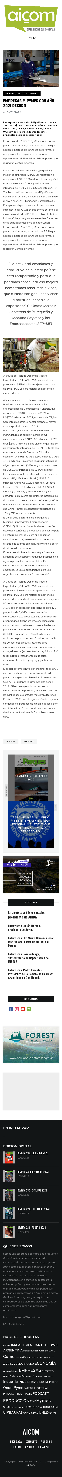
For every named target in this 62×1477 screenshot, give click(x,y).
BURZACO (50, 1350)
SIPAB (7, 1407)
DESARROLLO (24, 1363)
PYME (33, 1401)
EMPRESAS (30, 1370)
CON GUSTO (31, 1442)
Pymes (43, 1400)
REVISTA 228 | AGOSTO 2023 (31, 1227)
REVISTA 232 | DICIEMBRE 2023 (32, 1153)
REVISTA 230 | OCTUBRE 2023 (32, 1190)
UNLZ (43, 1412)
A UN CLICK (46, 1442)
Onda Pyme (13, 1387)
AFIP (21, 1345)
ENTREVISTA (48, 1371)
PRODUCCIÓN (16, 1400)
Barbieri (26, 1351)
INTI (51, 1381)
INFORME (43, 1382)
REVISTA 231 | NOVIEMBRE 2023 (32, 1172)
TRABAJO (48, 1407)
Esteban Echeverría (22, 1376)
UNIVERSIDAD (30, 1412)
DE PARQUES (12, 93)
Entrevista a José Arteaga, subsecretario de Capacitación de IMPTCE (28, 958)
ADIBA (14, 1345)
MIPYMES (29, 741)
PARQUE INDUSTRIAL (36, 1388)
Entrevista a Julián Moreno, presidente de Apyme (24, 927)
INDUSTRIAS (28, 1382)
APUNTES (29, 1447)
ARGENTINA (13, 1350)
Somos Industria (18, 1407)
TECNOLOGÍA (34, 1407)
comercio (19, 1357)
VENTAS (52, 1413)
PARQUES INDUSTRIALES (17, 1393)
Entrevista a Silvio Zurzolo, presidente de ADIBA (26, 914)
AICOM (31, 1431)
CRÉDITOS (49, 1357)
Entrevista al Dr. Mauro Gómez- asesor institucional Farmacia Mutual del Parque (31, 942)
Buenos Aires (37, 1350)
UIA (56, 1407)
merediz (11, 741)
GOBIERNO (47, 1376)
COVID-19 (40, 1357)
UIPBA (8, 1412)
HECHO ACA (16, 1442)
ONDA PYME (44, 1447)
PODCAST (31, 902)
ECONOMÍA (45, 1363)
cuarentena (9, 1364)
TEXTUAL (17, 1447)
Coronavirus (29, 1357)
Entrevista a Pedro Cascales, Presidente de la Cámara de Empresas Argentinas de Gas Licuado (30, 974)
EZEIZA (39, 1376)
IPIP (56, 1382)
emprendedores (10, 1371)
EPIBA (6, 1376)
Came (8, 1356)
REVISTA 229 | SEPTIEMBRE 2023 (33, 1209)
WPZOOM (31, 1465)
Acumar (6, 1345)
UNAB (18, 1412)
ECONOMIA (31, 93)
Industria (10, 1381)
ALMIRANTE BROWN (42, 1345)
